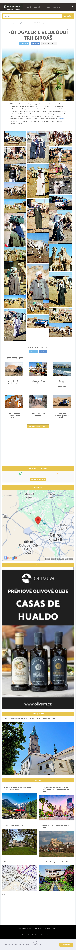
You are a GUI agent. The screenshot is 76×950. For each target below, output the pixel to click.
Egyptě (61, 119)
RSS (54, 928)
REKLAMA (47, 928)
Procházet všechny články (37, 426)
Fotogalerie (38, 7)
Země (29, 7)
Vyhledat (68, 16)
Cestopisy (56, 7)
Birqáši (53, 109)
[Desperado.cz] (13, 6)
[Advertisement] (38, 448)
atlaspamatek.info (37, 934)
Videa (48, 7)
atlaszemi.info (48, 934)
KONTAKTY (38, 928)
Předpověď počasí (37, 480)
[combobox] (32, 16)
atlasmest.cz (25, 934)
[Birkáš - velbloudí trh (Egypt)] (15, 138)
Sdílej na (32, 351)
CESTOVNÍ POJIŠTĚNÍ (25, 928)
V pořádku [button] (66, 944)
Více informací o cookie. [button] (11, 947)
